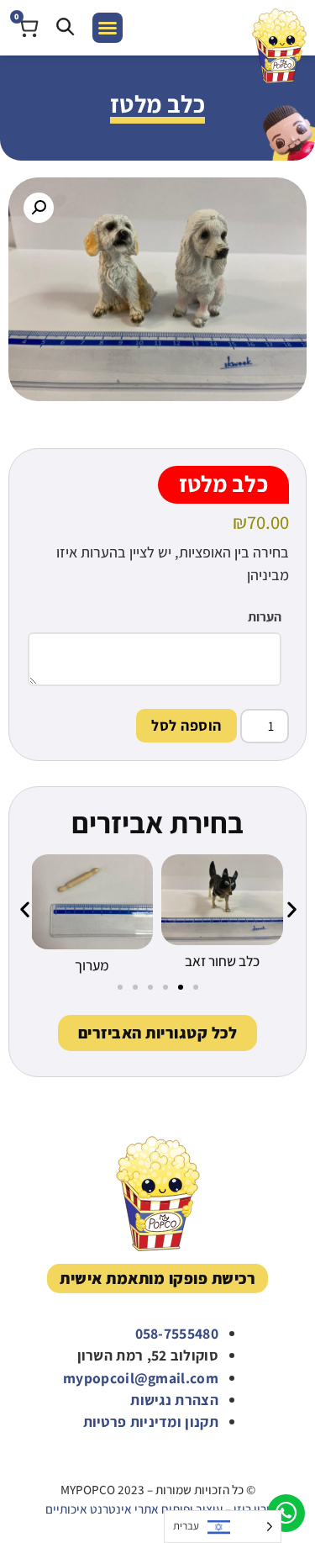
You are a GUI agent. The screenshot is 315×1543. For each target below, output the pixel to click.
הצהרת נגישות (174, 1399)
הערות (264, 617)
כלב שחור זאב (222, 960)
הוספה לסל (186, 725)
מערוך (92, 965)
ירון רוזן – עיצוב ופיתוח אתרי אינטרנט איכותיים (157, 1508)
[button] (107, 28)
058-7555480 (176, 1333)
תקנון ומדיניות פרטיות (150, 1421)
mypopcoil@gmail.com (140, 1377)
